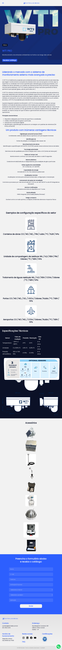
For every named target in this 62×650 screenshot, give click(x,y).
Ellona (5, 45)
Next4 (43, 648)
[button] (3, 3)
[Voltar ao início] (31, 3)
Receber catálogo (9, 60)
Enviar (31, 606)
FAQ (23, 642)
